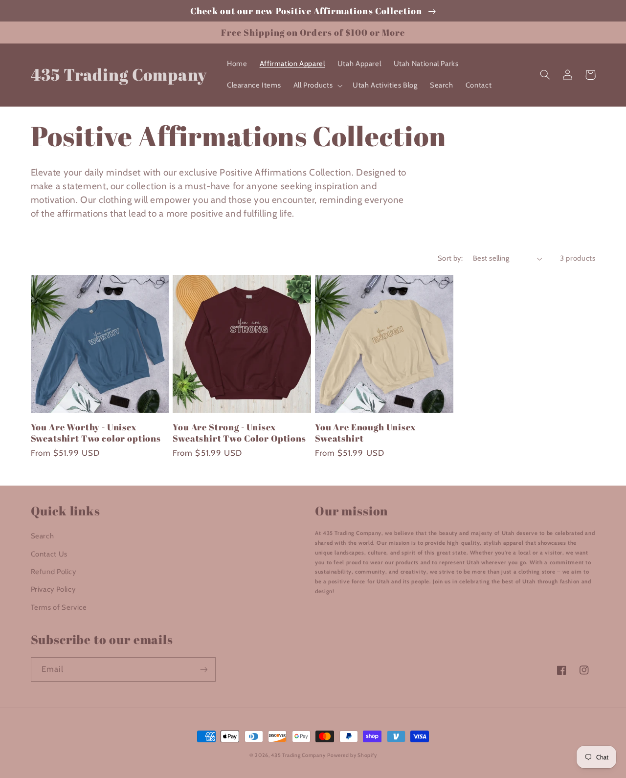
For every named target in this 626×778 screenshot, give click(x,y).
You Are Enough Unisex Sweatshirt (365, 433)
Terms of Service (59, 607)
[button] (317, 85)
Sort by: (450, 258)
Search (42, 536)
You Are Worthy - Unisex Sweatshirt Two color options (96, 433)
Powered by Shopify (352, 755)
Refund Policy (53, 571)
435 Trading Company (298, 755)
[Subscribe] (203, 669)
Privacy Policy (53, 589)
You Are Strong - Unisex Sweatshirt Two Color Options (239, 433)
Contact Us (49, 554)
